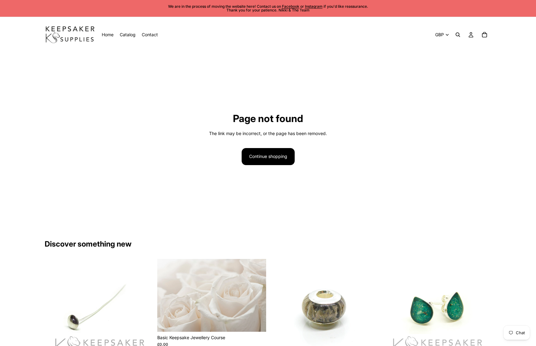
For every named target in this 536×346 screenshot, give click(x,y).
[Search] (458, 35)
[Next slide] (144, 313)
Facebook (290, 6)
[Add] (256, 322)
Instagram (314, 6)
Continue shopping (268, 156)
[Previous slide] (54, 313)
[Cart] (484, 35)
